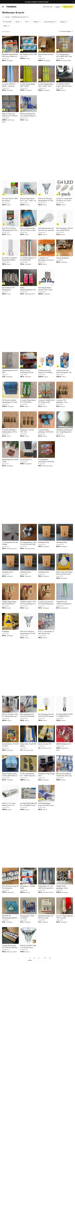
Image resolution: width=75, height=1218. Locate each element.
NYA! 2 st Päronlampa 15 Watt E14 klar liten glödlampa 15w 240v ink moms (46, 633)
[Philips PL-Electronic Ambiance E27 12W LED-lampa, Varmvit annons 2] (10, 103)
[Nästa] (49, 958)
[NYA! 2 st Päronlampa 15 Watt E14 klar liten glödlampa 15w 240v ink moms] (46, 621)
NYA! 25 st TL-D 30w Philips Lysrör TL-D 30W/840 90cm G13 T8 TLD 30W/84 (9, 804)
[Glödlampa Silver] (46, 532)
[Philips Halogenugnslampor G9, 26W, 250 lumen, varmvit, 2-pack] (28, 277)
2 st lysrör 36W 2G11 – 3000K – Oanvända (9, 85)
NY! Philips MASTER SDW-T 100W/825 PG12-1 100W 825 (64, 715)
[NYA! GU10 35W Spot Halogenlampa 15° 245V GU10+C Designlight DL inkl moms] (28, 621)
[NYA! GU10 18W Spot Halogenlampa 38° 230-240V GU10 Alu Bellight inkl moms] (10, 218)
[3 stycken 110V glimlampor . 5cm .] (64, 390)
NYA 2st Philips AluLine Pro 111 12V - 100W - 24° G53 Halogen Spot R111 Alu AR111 (28, 200)
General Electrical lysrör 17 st (46, 55)
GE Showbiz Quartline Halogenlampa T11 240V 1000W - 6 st (10, 401)
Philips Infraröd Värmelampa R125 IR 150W (26, 371)
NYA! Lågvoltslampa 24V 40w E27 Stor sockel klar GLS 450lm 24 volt (46, 229)
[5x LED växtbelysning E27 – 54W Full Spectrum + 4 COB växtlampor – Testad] (28, 763)
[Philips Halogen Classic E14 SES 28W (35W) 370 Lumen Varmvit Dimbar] (10, 763)
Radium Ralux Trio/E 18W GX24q (28, 745)
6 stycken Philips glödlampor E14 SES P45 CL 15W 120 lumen (46, 431)
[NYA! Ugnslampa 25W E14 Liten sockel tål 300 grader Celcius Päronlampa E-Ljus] (64, 218)
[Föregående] (25, 958)
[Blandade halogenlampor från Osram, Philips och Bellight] (10, 44)
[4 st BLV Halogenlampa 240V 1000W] (28, 74)
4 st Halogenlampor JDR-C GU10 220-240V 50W (28, 543)
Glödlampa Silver (43, 542)
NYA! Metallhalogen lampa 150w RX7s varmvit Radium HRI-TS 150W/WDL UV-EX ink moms (46, 804)
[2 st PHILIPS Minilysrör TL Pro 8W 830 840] (28, 248)
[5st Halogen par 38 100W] (28, 44)
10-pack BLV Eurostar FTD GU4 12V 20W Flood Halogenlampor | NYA (10, 947)
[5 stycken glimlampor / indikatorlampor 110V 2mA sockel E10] (10, 419)
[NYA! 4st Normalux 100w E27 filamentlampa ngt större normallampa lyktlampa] (10, 704)
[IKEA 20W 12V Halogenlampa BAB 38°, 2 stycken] (10, 905)
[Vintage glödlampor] (64, 248)
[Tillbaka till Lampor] (2, 17)
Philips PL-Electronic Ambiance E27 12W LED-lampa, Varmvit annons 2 (10, 115)
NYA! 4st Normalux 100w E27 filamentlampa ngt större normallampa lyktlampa (10, 715)
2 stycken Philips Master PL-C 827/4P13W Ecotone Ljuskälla (28, 401)
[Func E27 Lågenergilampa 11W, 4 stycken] (64, 905)
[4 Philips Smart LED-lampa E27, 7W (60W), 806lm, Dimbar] (46, 360)
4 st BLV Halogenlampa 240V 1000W (27, 85)
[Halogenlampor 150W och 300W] (28, 905)
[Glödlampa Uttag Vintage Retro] (46, 763)
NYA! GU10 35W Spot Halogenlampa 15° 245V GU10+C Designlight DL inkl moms (28, 633)
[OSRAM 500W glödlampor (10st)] (64, 876)
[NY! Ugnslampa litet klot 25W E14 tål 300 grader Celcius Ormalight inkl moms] (46, 704)
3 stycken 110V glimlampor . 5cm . (62, 401)
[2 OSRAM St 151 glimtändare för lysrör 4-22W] (46, 248)
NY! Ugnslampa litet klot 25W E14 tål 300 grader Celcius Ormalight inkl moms (46, 715)
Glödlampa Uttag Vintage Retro (46, 774)
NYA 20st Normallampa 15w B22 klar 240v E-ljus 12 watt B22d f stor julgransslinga (64, 775)
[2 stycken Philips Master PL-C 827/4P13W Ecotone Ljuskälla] (28, 390)
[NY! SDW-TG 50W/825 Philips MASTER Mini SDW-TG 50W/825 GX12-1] (10, 248)
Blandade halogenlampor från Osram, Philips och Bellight (10, 55)
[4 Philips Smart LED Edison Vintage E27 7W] (64, 360)
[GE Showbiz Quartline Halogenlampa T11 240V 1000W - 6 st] (10, 390)
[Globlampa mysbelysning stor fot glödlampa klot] (64, 419)
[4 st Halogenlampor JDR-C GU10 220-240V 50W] (28, 532)
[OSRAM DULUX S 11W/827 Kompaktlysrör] (64, 591)
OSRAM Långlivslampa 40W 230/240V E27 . (9, 603)
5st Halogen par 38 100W (28, 54)
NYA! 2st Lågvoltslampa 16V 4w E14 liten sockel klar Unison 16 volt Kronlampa (27, 229)
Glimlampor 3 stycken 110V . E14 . (27, 431)
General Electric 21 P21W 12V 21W (10, 745)
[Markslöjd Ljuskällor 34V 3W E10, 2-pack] (46, 905)
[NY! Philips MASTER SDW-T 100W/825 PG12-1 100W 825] (64, 704)
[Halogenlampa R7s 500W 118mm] (10, 449)
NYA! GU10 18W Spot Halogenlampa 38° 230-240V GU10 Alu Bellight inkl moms (9, 229)
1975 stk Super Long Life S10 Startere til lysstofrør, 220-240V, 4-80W (10, 887)
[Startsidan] (11, 6)
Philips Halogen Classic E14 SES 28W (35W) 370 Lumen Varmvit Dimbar (10, 775)
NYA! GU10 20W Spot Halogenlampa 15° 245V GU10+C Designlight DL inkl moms (46, 200)
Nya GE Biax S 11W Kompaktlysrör (8, 289)
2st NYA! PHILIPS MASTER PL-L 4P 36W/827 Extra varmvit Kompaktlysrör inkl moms (28, 804)
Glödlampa (5, 631)
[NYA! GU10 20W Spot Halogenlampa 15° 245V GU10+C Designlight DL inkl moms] (46, 188)
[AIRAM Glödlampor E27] (64, 733)
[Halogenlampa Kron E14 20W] (10, 360)
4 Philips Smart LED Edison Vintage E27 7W (63, 371)
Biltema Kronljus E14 (44, 744)
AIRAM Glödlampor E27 (63, 744)
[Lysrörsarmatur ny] (28, 449)
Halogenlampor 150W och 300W (27, 917)
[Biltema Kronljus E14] (46, 733)
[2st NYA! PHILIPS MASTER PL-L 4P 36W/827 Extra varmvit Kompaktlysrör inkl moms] (28, 793)
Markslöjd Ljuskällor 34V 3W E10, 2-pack (46, 917)
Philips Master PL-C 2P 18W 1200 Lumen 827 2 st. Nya (45, 887)
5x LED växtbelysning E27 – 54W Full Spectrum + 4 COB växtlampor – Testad (28, 775)
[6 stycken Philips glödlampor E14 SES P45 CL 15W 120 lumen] (46, 419)
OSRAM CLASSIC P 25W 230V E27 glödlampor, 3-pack (28, 603)
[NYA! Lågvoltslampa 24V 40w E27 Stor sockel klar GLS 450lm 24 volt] (46, 218)
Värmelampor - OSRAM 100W (27, 887)
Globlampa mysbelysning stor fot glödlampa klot (64, 431)
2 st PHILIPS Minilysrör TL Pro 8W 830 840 (28, 259)
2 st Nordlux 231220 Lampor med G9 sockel (63, 85)
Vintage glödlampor (62, 258)
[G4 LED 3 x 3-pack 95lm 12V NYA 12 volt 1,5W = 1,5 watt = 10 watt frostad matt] (64, 188)
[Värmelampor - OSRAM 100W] (28, 876)
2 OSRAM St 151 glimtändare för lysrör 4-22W (46, 259)
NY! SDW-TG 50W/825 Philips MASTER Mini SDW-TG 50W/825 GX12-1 (10, 259)
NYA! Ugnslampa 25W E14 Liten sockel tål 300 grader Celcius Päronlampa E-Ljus (64, 229)
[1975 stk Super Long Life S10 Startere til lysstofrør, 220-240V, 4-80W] (10, 876)
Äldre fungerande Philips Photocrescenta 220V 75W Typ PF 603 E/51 (64, 573)
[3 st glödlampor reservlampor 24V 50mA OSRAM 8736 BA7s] (46, 449)
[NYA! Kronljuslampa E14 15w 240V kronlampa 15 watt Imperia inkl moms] (28, 103)
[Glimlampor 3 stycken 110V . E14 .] (28, 419)
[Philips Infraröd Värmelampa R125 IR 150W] (28, 360)
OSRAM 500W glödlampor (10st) (62, 887)
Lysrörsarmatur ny (26, 459)
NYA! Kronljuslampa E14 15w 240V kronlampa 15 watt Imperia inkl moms (28, 115)
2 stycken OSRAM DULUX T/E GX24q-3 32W (46, 401)
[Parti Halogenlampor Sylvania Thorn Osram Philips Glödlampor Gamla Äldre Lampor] (46, 277)
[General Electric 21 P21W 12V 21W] (10, 733)
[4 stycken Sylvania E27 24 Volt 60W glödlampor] (46, 591)
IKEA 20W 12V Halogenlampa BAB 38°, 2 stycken (10, 917)
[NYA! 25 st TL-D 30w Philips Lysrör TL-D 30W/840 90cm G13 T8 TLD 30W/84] (10, 793)
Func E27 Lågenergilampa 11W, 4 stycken (64, 917)
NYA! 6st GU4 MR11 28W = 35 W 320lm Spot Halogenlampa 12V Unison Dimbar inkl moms (28, 947)
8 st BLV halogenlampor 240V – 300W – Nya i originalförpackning (46, 85)
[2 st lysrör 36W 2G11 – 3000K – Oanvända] (10, 74)
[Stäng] (73, 2)
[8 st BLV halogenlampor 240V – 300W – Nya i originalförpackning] (46, 74)
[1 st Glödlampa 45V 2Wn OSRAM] (10, 532)
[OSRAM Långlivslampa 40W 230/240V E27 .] (10, 591)
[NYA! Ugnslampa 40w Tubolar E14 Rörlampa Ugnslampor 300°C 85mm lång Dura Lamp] (28, 704)
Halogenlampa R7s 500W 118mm (10, 460)
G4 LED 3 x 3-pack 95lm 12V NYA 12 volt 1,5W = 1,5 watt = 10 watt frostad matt (64, 200)
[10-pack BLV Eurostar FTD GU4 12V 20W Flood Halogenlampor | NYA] (10, 935)
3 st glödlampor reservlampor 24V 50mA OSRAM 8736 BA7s (46, 461)
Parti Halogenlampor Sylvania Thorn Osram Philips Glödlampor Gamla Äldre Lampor (46, 289)
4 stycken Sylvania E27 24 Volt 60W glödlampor (46, 603)
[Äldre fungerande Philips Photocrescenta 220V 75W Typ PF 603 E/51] (64, 562)
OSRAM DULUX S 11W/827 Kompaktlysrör (64, 603)
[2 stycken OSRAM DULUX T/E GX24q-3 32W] (46, 390)
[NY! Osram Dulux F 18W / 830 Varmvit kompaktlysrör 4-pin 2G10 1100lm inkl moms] (10, 188)
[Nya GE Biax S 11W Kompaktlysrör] (10, 277)
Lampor (7, 17)
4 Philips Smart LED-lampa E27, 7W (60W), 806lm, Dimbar (45, 371)
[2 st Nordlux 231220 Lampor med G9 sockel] (64, 74)
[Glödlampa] (10, 621)
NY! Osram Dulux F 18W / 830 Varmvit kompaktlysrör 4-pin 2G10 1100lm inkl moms (10, 200)
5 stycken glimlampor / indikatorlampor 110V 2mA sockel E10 (10, 431)
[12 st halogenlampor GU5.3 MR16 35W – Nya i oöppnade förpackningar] (64, 44)
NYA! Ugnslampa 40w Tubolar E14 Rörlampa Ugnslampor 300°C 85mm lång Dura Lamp (28, 715)
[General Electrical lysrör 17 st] (46, 44)
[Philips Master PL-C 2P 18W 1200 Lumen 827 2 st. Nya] (46, 876)
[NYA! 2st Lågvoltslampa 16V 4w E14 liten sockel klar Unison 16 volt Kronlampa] (28, 218)
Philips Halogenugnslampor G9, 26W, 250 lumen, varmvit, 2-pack (28, 289)
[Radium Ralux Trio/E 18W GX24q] (28, 733)
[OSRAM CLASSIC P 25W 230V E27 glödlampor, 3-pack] (28, 591)
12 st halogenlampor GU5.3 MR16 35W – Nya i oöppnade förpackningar (64, 55)
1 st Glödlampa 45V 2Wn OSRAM (10, 543)
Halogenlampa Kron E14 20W (9, 371)
